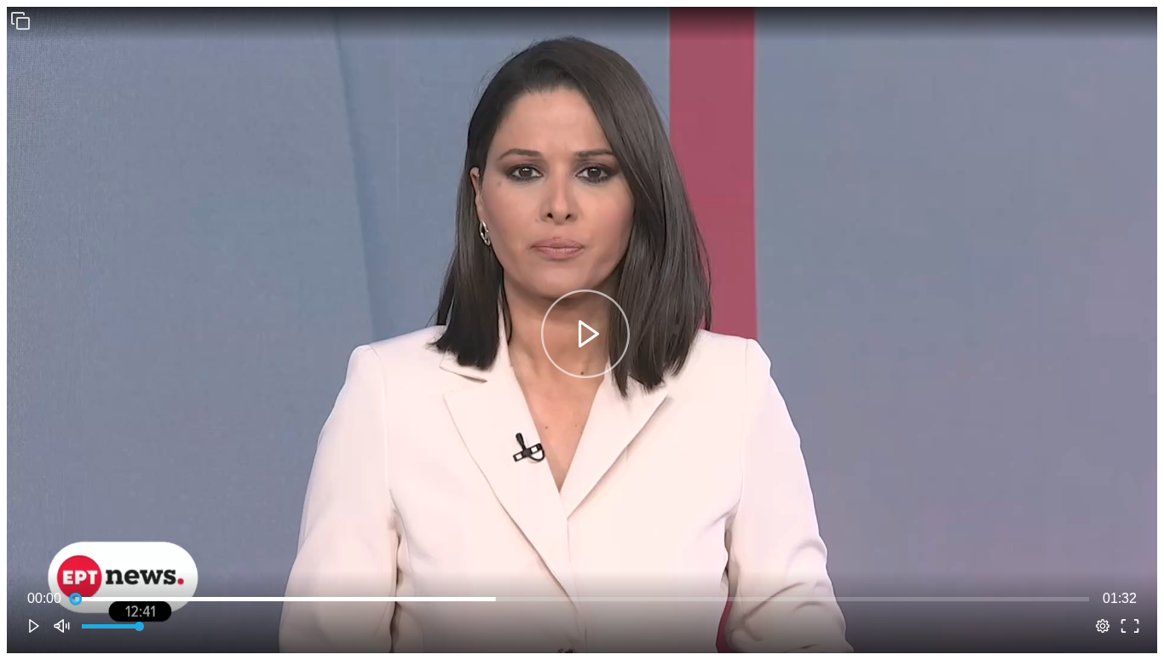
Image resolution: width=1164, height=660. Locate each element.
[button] (20, 20)
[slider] (582, 598)
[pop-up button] (1102, 626)
